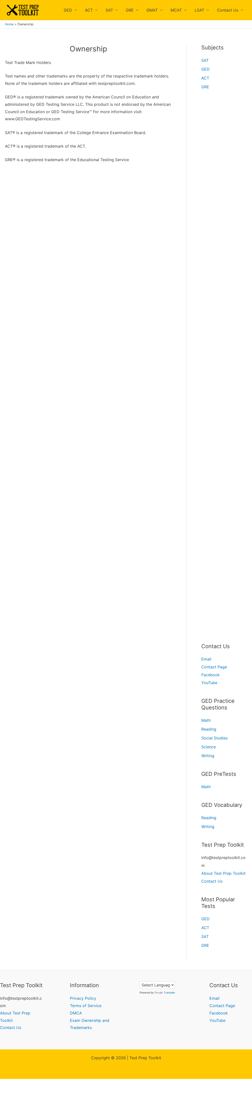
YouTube (209, 682)
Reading (208, 729)
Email (206, 659)
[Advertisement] (88, 204)
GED (68, 10)
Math (206, 720)
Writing (207, 755)
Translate (169, 992)
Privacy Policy (83, 998)
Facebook (210, 674)
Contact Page (214, 666)
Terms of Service (85, 1005)
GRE (130, 10)
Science (208, 746)
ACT (89, 10)
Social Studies (214, 738)
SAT (109, 10)
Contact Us (227, 10)
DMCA (76, 1013)
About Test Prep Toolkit (223, 873)
